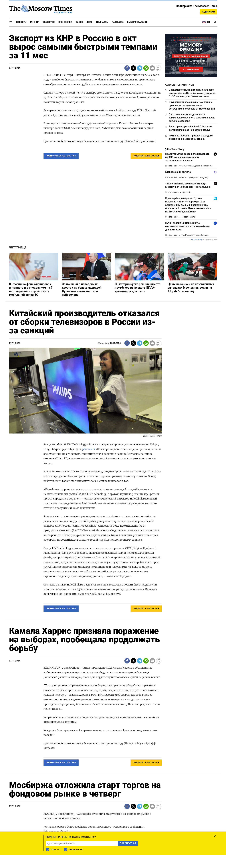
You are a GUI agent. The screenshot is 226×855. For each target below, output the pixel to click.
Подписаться (113, 445)
